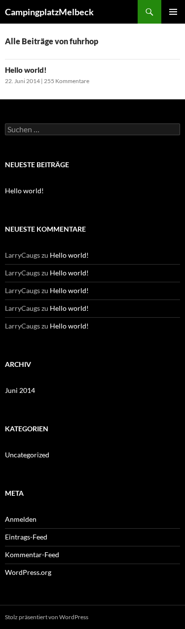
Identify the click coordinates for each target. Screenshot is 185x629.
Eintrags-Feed (26, 537)
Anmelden (21, 519)
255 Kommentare (66, 81)
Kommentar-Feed (32, 554)
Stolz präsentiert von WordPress (46, 617)
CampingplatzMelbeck (49, 11)
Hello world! (26, 69)
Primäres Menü (173, 12)
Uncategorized (27, 454)
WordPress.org (28, 572)
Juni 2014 (20, 390)
